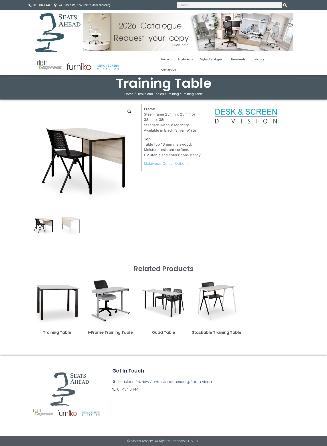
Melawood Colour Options (166, 163)
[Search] (285, 5)
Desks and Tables (150, 94)
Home (129, 94)
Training (173, 94)
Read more (57, 339)
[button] (129, 112)
